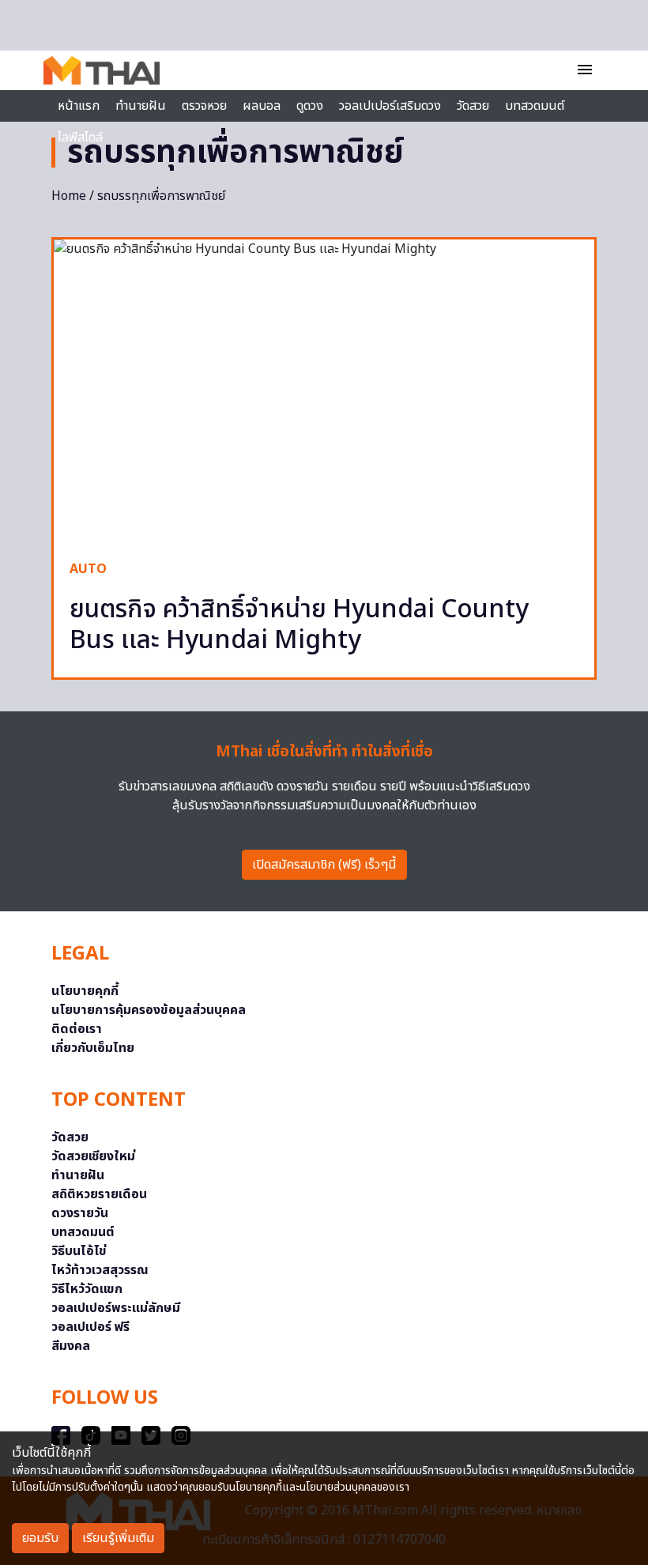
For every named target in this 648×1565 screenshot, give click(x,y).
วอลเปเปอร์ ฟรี (90, 1327)
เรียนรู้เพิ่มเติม (118, 1538)
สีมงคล (70, 1346)
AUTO (88, 569)
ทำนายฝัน (140, 105)
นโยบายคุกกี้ (85, 991)
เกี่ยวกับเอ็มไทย (92, 1048)
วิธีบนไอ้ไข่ (79, 1251)
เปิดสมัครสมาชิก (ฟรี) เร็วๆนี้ (324, 864)
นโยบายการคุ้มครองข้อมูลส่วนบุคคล (148, 1010)
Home (68, 196)
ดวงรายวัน (79, 1213)
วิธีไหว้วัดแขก (86, 1289)
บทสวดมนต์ (534, 105)
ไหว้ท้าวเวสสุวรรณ (100, 1270)
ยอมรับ (40, 1538)
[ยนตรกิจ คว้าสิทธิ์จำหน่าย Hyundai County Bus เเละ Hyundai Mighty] (324, 391)
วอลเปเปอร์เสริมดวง (390, 105)
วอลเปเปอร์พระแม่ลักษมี (115, 1308)
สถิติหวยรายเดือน (99, 1194)
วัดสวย (473, 105)
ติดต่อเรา (76, 1029)
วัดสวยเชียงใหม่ (93, 1156)
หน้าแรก (79, 105)
